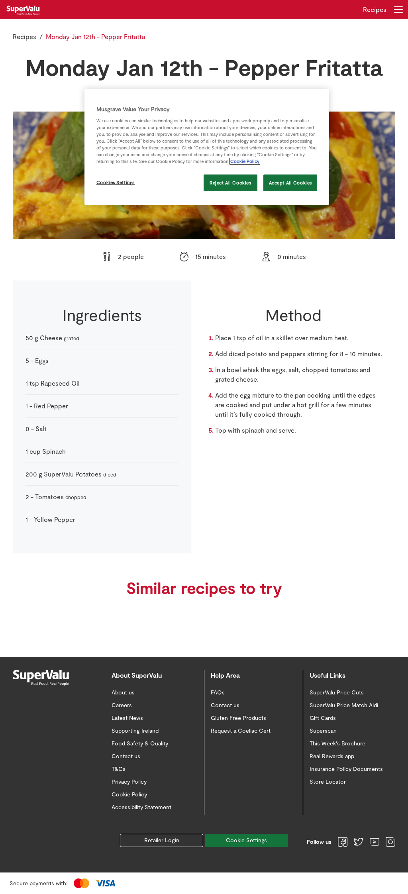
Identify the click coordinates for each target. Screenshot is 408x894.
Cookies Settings (115, 182)
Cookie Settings (246, 840)
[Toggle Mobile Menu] (398, 9)
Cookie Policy (244, 161)
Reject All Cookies (230, 182)
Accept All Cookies (290, 182)
